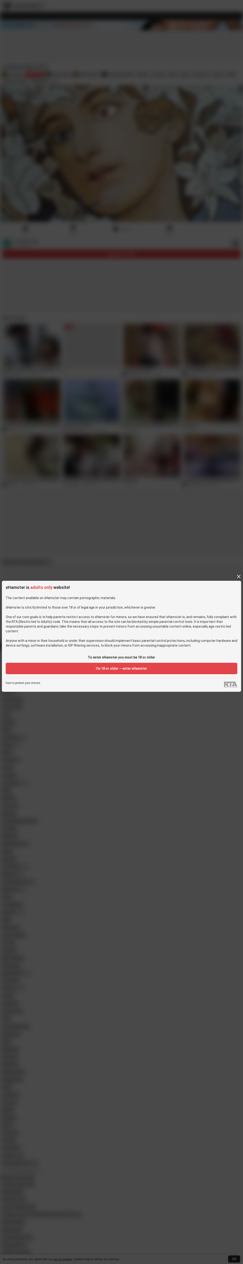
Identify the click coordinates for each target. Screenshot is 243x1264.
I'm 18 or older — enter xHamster (121, 668)
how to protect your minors (23, 683)
